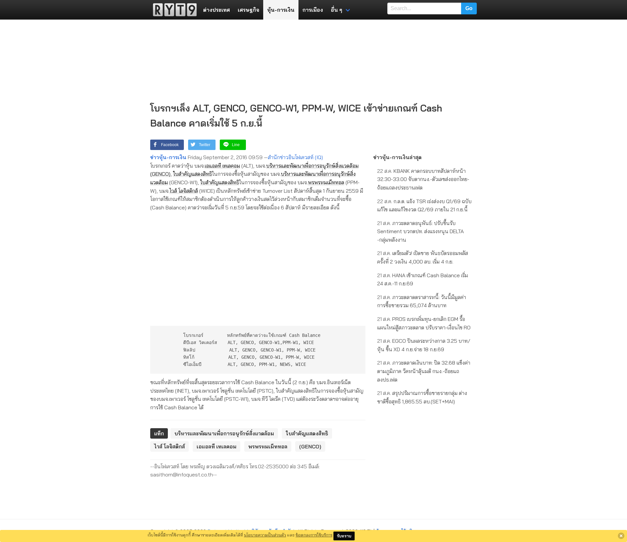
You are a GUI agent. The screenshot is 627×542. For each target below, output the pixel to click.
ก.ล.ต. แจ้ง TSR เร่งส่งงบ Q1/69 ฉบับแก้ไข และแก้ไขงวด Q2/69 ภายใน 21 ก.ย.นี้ (424, 205)
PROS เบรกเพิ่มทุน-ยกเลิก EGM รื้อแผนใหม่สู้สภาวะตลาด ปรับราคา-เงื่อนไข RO (424, 323)
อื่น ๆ (336, 10)
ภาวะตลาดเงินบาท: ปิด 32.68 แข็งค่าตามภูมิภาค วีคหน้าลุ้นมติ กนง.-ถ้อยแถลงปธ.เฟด (423, 371)
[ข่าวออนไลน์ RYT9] (172, 10)
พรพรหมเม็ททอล (326, 182)
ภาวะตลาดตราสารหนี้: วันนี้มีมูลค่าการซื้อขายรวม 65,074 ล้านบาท (421, 301)
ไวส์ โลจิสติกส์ (183, 191)
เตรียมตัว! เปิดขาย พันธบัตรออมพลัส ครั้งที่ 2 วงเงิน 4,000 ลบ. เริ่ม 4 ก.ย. (422, 257)
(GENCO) (160, 174)
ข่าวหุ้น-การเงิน (168, 157)
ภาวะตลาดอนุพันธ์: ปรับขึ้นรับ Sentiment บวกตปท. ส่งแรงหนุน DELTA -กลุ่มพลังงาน (420, 231)
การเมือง (312, 10)
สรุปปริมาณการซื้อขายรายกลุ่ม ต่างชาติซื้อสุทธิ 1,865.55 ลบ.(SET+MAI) (422, 397)
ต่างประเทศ (216, 10)
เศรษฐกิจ (248, 10)
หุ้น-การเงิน (281, 10)
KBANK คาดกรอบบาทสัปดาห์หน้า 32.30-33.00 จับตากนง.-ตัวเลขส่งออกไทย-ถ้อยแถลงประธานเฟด (423, 179)
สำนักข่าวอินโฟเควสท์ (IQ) (295, 157)
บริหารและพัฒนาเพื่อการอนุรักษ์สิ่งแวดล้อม (312, 165)
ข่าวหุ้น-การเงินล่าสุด (397, 157)
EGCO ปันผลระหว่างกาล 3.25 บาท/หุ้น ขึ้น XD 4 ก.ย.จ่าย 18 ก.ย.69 (423, 345)
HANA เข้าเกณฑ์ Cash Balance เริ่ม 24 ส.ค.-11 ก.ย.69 (422, 279)
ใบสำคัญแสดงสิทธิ (192, 174)
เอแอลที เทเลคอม (222, 165)
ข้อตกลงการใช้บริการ (314, 534)
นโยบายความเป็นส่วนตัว (265, 534)
